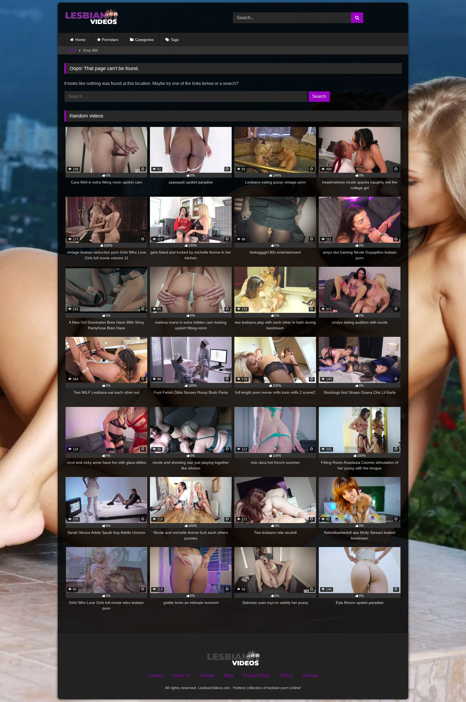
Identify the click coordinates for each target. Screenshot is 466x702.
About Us (181, 675)
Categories (144, 39)
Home (80, 39)
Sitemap (310, 675)
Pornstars (110, 39)
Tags (175, 39)
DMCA (286, 675)
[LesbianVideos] (91, 18)
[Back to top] (449, 686)
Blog (228, 675)
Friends (207, 675)
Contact (155, 675)
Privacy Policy (256, 675)
